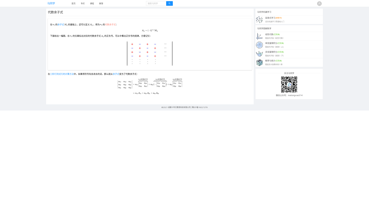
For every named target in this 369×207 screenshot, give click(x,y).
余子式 (61, 24)
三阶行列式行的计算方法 (62, 74)
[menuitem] (73, 3)
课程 (92, 3)
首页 (73, 3)
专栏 (83, 3)
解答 (101, 3)
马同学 (51, 3)
